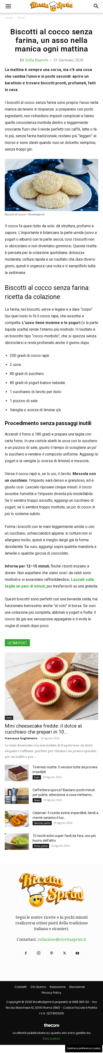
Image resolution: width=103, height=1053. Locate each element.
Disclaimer (77, 987)
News (37, 800)
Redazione (57, 987)
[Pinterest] (51, 953)
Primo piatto (41, 846)
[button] (8, 6)
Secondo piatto (42, 823)
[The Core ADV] (51, 1027)
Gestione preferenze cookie (83, 1048)
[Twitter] (64, 953)
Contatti (21, 987)
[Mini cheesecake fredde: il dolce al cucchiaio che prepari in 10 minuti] (51, 686)
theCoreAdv (51, 1039)
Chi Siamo (38, 987)
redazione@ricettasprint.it (61, 939)
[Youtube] (77, 953)
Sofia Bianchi (36, 60)
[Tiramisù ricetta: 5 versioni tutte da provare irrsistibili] (17, 773)
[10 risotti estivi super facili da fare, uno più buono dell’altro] (17, 841)
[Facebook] (25, 953)
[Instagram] (38, 953)
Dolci (21, 18)
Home (9, 18)
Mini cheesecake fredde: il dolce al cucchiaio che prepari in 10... (43, 729)
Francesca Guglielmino (21, 738)
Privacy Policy (51, 993)
